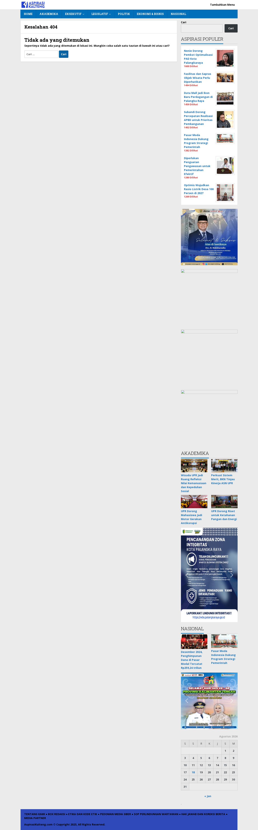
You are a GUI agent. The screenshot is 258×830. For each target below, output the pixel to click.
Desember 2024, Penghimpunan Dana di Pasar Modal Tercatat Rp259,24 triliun (191, 660)
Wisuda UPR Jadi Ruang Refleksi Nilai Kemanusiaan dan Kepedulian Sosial (193, 483)
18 (193, 772)
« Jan (207, 796)
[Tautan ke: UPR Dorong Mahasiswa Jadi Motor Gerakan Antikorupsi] (194, 501)
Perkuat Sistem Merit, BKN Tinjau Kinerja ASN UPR (223, 479)
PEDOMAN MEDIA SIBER (115, 814)
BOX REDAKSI (56, 814)
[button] (187, 575)
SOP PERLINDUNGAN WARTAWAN (156, 814)
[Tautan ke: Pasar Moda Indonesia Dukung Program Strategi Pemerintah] (224, 641)
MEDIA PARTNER (35, 818)
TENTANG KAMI (34, 814)
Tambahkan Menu (222, 4)
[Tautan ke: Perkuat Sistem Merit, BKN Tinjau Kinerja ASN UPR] (224, 465)
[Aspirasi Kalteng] (33, 4)
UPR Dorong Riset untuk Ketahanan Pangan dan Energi (224, 515)
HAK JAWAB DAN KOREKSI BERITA (203, 814)
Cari (183, 22)
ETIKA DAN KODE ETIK (82, 814)
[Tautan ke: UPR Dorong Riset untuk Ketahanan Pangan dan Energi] (224, 501)
